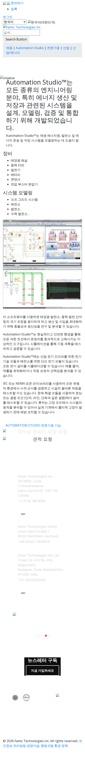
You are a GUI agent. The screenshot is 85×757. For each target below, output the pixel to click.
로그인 (7, 17)
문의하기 (17, 3)
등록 (14, 9)
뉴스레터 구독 (42, 660)
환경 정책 (61, 746)
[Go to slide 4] (50, 636)
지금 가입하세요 (42, 670)
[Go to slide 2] (42, 636)
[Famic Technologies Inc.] (22, 27)
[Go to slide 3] (46, 636)
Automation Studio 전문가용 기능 (33, 425)
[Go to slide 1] (38, 636)
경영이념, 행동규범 (40, 746)
